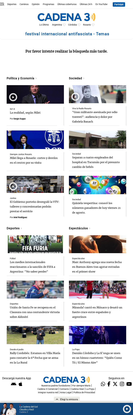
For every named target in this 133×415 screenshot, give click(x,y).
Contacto (64, 389)
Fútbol (13, 258)
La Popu (76, 349)
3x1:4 (12, 109)
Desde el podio (17, 349)
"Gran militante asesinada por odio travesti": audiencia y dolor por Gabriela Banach (94, 116)
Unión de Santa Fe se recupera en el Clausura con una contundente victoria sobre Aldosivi (35, 312)
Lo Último (44, 24)
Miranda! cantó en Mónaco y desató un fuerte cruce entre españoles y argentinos (97, 312)
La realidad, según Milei (25, 112)
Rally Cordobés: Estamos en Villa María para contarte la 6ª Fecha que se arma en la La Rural (35, 357)
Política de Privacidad (84, 392)
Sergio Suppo (19, 118)
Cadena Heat (77, 389)
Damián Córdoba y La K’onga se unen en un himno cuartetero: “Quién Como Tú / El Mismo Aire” (97, 357)
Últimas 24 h (86, 4)
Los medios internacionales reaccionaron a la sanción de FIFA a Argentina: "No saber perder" (32, 266)
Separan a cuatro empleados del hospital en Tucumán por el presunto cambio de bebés (96, 162)
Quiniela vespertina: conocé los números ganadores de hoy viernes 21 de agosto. (96, 207)
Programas (48, 4)
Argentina (57, 24)
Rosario (87, 24)
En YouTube (101, 4)
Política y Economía (21, 78)
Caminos (24, 4)
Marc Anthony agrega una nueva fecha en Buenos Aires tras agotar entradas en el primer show (97, 266)
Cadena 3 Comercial (47, 389)
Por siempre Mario (81, 385)
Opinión (36, 4)
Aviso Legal (66, 392)
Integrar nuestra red (48, 392)
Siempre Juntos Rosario (21, 154)
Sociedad (76, 78)
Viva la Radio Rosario (81, 108)
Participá (118, 4)
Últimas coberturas (67, 4)
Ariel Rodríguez (20, 217)
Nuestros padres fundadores (55, 385)
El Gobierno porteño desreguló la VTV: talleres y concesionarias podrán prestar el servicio (34, 206)
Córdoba (72, 24)
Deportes (11, 4)
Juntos (13, 198)
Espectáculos (79, 228)
